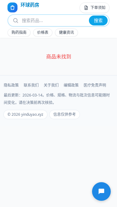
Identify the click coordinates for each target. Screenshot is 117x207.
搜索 (98, 20)
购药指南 (19, 32)
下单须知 (97, 7)
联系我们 (31, 85)
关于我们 (51, 85)
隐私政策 (11, 85)
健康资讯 (66, 32)
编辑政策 (71, 85)
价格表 (42, 32)
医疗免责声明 (95, 85)
